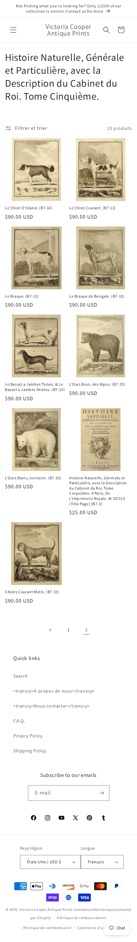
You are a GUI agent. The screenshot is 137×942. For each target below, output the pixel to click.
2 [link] (86, 629)
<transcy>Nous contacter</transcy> (51, 706)
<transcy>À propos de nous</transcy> (54, 691)
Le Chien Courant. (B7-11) (92, 207)
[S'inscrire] (101, 793)
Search (20, 676)
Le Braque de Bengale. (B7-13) (96, 296)
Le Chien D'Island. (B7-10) (29, 207)
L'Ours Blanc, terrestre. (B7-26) (33, 477)
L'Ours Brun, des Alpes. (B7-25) (97, 384)
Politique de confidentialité (47, 927)
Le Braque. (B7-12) (22, 296)
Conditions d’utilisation (98, 927)
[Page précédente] (50, 629)
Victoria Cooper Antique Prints (46, 909)
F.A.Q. (19, 721)
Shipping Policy (29, 751)
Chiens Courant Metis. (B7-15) (32, 591)
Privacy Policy (27, 736)
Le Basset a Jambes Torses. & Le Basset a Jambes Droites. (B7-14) (35, 387)
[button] (13, 30)
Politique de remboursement (81, 917)
